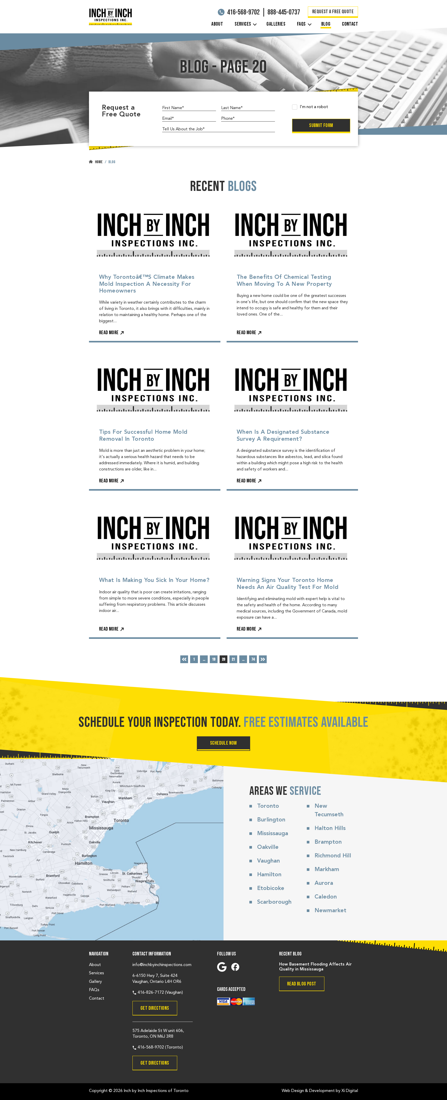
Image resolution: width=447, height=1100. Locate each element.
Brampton (328, 842)
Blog (326, 24)
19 (213, 659)
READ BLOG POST (301, 984)
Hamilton (269, 875)
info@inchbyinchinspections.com (161, 965)
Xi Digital (349, 1091)
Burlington (271, 820)
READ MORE (109, 333)
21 (233, 659)
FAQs (301, 24)
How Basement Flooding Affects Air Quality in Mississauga (315, 966)
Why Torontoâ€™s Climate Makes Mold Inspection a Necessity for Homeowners (147, 284)
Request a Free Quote (333, 12)
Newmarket (330, 911)
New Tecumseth (329, 810)
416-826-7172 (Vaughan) (160, 993)
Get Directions (154, 1008)
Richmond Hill (333, 856)
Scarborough (274, 902)
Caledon (326, 897)
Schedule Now (223, 743)
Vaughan (268, 861)
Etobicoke (270, 888)
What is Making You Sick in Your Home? (154, 580)
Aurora (324, 883)
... (204, 659)
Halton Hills (330, 828)
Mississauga (272, 833)
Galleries (275, 24)
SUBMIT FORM (321, 125)
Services (243, 24)
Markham (327, 869)
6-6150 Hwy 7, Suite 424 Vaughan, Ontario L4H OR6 (156, 979)
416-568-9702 (243, 12)
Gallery (95, 982)
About (217, 24)
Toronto (268, 806)
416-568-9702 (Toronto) (160, 1047)
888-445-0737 (283, 12)
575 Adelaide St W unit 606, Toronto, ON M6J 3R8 (158, 1034)
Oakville (268, 847)
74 (253, 659)
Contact (350, 24)
